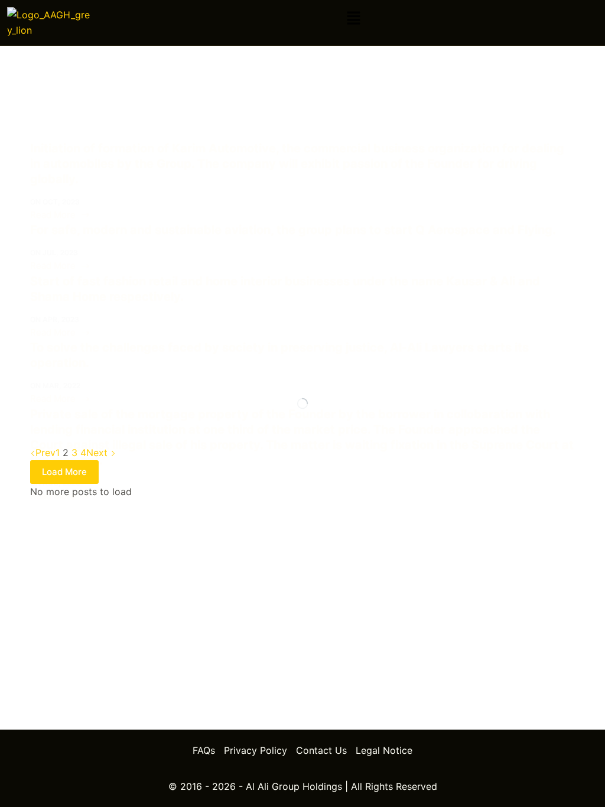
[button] (353, 18)
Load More (64, 471)
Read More (56, 214)
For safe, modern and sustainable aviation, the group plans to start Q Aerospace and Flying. (293, 230)
